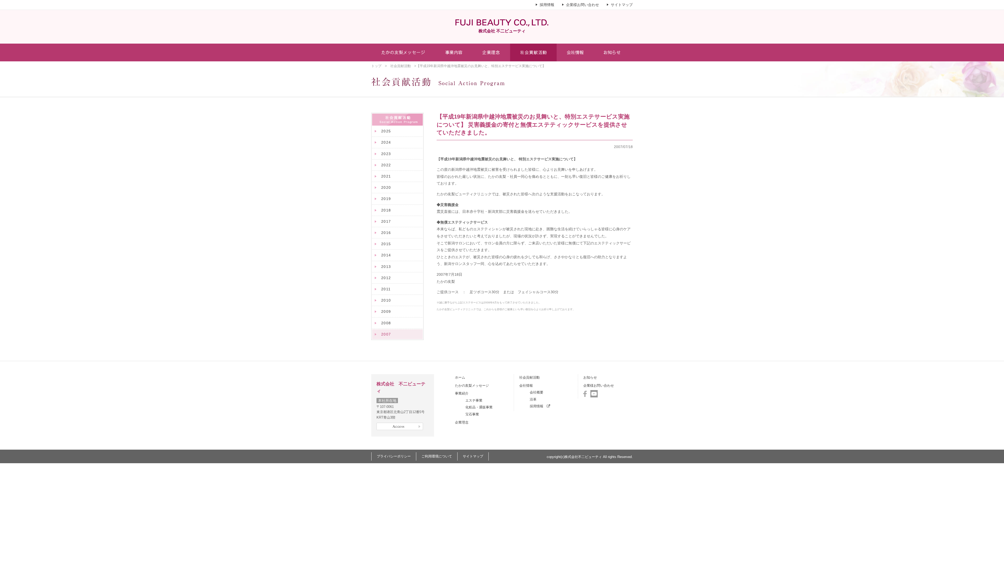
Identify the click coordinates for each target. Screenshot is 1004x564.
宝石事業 (472, 414)
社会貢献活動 (400, 66)
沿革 (533, 399)
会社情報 (526, 385)
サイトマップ (622, 5)
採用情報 (547, 5)
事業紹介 (462, 393)
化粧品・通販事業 (479, 407)
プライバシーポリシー (394, 456)
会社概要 (536, 392)
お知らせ (590, 377)
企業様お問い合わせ (582, 5)
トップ (376, 66)
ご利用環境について (436, 456)
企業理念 (462, 422)
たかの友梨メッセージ (472, 385)
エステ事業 (473, 400)
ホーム (460, 377)
